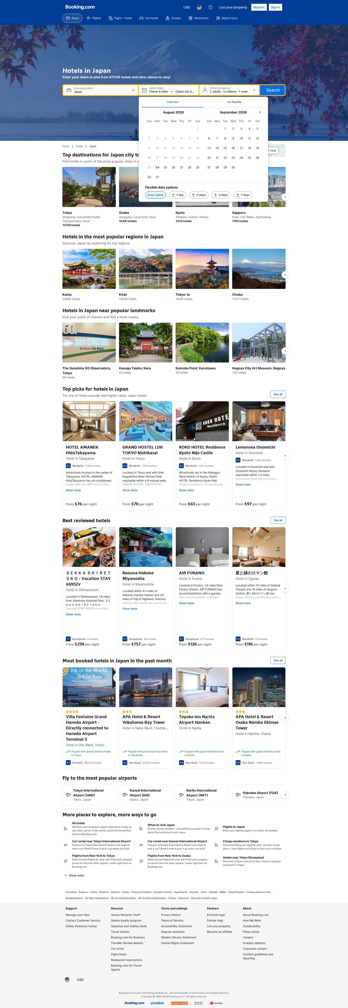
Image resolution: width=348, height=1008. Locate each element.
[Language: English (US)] (199, 7)
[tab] (172, 102)
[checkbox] (198, 128)
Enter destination (83, 88)
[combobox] (101, 92)
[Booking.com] (80, 7)
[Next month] (260, 112)
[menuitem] (72, 18)
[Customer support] (210, 7)
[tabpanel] (203, 154)
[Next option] (285, 197)
